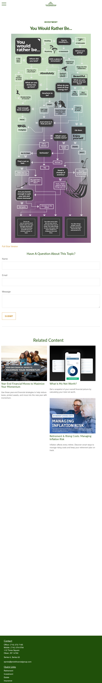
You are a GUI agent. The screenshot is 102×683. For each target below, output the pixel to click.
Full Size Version (10, 246)
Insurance (8, 680)
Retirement (8, 670)
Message (6, 291)
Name (5, 258)
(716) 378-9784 (17, 647)
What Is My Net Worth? (63, 384)
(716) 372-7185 (16, 644)
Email (4, 275)
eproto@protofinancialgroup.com (17, 661)
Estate (6, 677)
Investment (8, 674)
